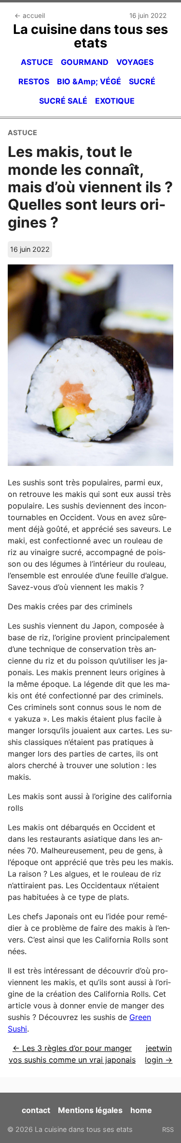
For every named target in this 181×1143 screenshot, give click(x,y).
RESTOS (33, 81)
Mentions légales (90, 1110)
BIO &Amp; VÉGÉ (89, 81)
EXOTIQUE (115, 101)
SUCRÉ (142, 81)
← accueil (29, 15)
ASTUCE (37, 62)
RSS (168, 1129)
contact (36, 1110)
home (141, 1110)
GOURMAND (85, 62)
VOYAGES (134, 62)
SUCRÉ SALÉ (63, 101)
